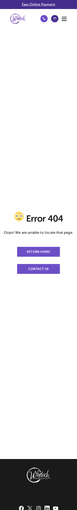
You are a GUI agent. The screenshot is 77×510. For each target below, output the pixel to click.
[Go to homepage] (21, 19)
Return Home (38, 252)
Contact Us (38, 269)
